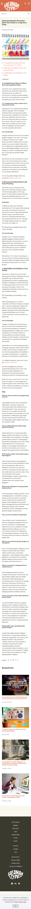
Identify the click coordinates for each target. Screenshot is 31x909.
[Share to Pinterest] (15, 660)
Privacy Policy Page (20, 902)
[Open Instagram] (12, 884)
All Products (15, 822)
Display (15, 825)
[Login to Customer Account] (29, 3)
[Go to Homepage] (11, 10)
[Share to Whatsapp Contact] (17, 660)
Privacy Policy (15, 860)
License (15, 849)
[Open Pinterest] (19, 884)
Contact (15, 846)
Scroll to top (29, 831)
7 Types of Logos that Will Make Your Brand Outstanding (14, 730)
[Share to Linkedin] (8, 660)
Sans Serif (15, 828)
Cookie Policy (15, 863)
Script (15, 838)
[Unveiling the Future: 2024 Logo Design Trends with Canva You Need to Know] (15, 685)
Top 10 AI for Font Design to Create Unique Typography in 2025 (13, 796)
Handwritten (15, 835)
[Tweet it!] (13, 660)
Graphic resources (15, 178)
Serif (15, 832)
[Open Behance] (16, 884)
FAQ (15, 852)
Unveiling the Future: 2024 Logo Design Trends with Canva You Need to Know (15, 697)
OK (15, 906)
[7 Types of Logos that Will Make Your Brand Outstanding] (15, 717)
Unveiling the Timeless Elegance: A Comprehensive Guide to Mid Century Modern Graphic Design (14, 763)
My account (15, 857)
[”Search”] (29, 14)
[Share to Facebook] (10, 660)
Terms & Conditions (15, 866)
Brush (15, 841)
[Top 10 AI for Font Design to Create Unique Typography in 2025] (15, 783)
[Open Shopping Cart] (25, 3)
